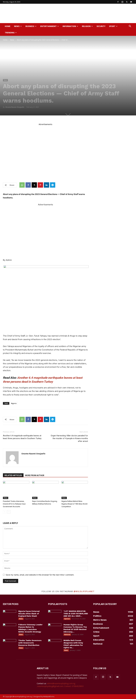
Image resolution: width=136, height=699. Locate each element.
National (67, 634)
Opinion (67, 619)
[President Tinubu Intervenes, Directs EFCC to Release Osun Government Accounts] (16, 490)
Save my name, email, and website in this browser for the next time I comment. (40, 575)
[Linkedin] (46, 185)
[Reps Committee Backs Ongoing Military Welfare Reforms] (45, 490)
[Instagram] (122, 2)
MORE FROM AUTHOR (34, 475)
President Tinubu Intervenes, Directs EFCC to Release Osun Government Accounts (14, 504)
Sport (112, 26)
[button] (130, 26)
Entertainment (48, 26)
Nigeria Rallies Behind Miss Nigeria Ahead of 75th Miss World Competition (74, 504)
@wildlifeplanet (84, 591)
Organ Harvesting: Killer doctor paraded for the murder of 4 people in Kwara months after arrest (69, 438)
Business (30, 26)
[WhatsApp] (22, 185)
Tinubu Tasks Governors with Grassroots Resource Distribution (29, 642)
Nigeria (13, 403)
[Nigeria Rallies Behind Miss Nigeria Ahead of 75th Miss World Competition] (74, 490)
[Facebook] (118, 2)
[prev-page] (4, 512)
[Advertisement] (85, 13)
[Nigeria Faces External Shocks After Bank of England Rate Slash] (9, 614)
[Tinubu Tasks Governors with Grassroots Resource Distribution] (9, 643)
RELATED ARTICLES (13, 475)
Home (7, 26)
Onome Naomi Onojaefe (14, 107)
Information (69, 26)
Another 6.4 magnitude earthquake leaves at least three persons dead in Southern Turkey (22, 437)
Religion (86, 26)
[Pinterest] (40, 185)
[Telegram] (52, 185)
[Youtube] (131, 2)
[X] (127, 2)
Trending (9, 32)
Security (101, 26)
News (17, 26)
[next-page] (8, 512)
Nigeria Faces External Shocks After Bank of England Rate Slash (29, 613)
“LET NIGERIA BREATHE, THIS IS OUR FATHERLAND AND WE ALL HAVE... (75, 613)
